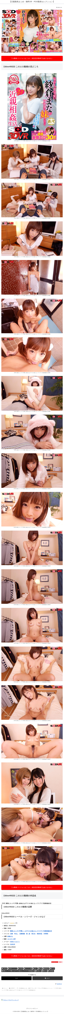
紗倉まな (10, 936)
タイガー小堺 (12, 939)
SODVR (12, 944)
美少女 (34, 933)
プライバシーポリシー (32, 1008)
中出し (16, 933)
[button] (47, 978)
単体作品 (39, 933)
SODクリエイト (15, 941)
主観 (11, 933)
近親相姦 (22, 933)
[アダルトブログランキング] (10, 1000)
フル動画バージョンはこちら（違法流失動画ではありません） (32, 58)
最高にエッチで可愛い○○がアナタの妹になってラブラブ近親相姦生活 (31, 931)
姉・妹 (28, 933)
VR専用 (46, 933)
